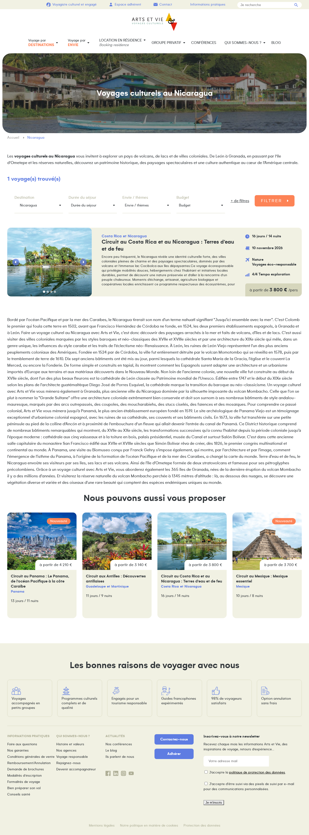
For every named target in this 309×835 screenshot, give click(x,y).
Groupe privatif (166, 43)
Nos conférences (118, 744)
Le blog (111, 750)
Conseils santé (18, 794)
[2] (48, 292)
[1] (44, 292)
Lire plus (168, 262)
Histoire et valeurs (70, 744)
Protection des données (201, 825)
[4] (55, 292)
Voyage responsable (72, 757)
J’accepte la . (247, 772)
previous (15, 262)
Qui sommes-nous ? (243, 43)
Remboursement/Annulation (29, 763)
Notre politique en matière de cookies (149, 825)
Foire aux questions (22, 744)
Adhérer (174, 754)
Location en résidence (120, 42)
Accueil (13, 137)
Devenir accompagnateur (76, 769)
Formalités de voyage (23, 782)
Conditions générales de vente (31, 757)
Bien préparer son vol (24, 788)
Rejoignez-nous (68, 763)
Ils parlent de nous (119, 757)
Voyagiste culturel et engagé (74, 4)
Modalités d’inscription (24, 775)
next (83, 262)
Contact (165, 4)
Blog (276, 43)
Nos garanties (18, 750)
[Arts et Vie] (154, 22)
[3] (51, 292)
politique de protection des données (257, 772)
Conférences (203, 43)
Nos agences (66, 750)
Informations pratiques (207, 4)
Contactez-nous (174, 739)
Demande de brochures (25, 769)
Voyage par (41, 43)
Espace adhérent (128, 4)
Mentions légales (102, 825)
